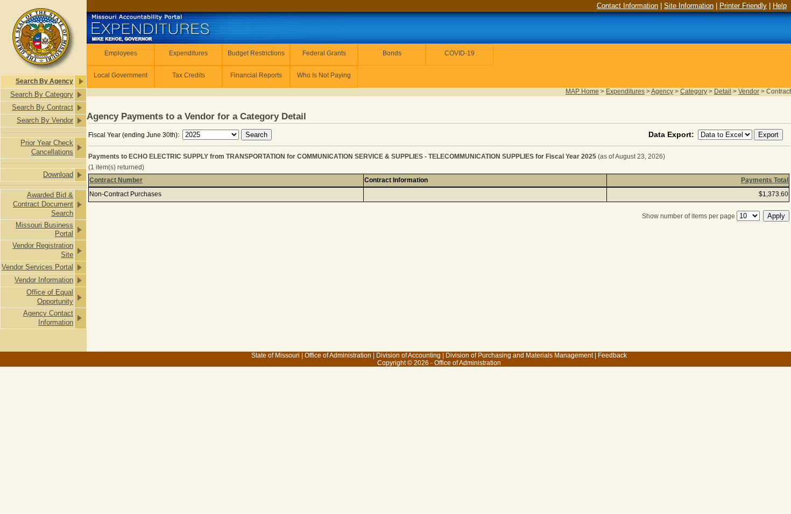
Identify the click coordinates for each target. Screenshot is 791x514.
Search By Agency (44, 81)
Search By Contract (42, 107)
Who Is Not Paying (324, 75)
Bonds (392, 53)
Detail (722, 91)
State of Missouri (275, 355)
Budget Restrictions (256, 53)
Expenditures (188, 53)
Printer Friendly (743, 6)
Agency (662, 91)
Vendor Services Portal (37, 267)
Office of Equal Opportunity (49, 296)
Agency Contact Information (48, 317)
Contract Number (116, 180)
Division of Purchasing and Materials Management (519, 355)
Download (58, 174)
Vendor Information (44, 280)
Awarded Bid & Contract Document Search (43, 204)
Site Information (689, 6)
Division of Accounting (408, 355)
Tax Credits (188, 75)
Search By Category (41, 94)
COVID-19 (459, 53)
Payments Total (764, 180)
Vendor (748, 91)
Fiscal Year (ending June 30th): (134, 135)
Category (693, 91)
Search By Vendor (45, 120)
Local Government (120, 75)
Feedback (612, 355)
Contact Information (627, 6)
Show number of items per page (688, 216)
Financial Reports (256, 75)
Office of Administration (338, 355)
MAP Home (582, 91)
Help (780, 6)
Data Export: (672, 134)
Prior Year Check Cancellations (46, 147)
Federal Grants (324, 53)
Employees (120, 53)
